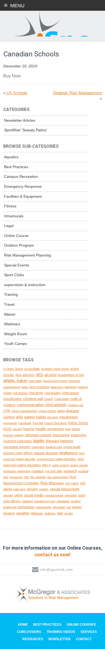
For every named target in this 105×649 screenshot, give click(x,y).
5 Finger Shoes (13, 368)
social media (34, 495)
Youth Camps (15, 343)
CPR (6, 411)
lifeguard (52, 441)
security (32, 489)
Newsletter (59, 639)
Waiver (10, 314)
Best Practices (16, 167)
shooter (8, 495)
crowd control (47, 411)
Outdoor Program (19, 245)
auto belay (35, 381)
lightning (66, 441)
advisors (28, 375)
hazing (28, 429)
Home (23, 624)
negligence (68, 453)
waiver (77, 507)
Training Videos (61, 632)
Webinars (12, 324)
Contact (84, 639)
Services (88, 632)
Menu (17, 5)
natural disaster (46, 453)
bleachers (57, 387)
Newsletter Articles (19, 120)
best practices (39, 387)
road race (19, 489)
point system (60, 465)
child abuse (70, 393)
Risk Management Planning (27, 255)
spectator (71, 495)
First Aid (38, 423)
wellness (50, 513)
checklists (36, 393)
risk (26, 477)
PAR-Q (46, 465)
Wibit (60, 513)
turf (69, 507)
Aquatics (11, 157)
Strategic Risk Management (77, 93)
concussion (55, 404)
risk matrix (72, 483)
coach (48, 399)
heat (68, 429)
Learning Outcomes (17, 441)
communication (30, 405)
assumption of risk (71, 375)
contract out (75, 405)
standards (63, 501)
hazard (17, 429)
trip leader (59, 507)
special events (54, 495)
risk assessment (58, 477)
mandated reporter (16, 447)
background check (55, 381)
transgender (44, 507)
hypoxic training (13, 435)
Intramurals (13, 216)
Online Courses (81, 624)
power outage (79, 465)
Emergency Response (23, 186)
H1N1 (7, 429)
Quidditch (38, 471)
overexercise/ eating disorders (56, 459)
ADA (18, 375)
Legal (8, 225)
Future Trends (78, 423)
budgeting (71, 387)
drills (19, 417)
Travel (9, 304)
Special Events (16, 265)
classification (12, 399)
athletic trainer (15, 380)
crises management (24, 411)
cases (7, 393)
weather (23, 513)
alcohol (50, 375)
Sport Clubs (14, 275)
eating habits (35, 417)
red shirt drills (53, 471)
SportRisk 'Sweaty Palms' (25, 130)
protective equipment (16, 471)
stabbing (27, 501)
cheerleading (52, 393)
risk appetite (38, 477)
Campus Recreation (21, 176)
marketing (38, 447)
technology (26, 507)
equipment (69, 417)
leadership (78, 435)
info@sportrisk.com (56, 569)
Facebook (25, 423)
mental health (71, 447)
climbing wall (33, 399)
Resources (32, 639)
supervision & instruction (25, 285)
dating (61, 411)
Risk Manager (52, 483)
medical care (54, 447)
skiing (18, 495)
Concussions (29, 632)
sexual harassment (64, 489)
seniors (44, 489)
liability (39, 440)
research (70, 471)
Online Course (16, 235)
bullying (83, 387)
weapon (9, 513)
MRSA (28, 453)
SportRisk (52, 24)
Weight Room (15, 334)
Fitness (10, 206)
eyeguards (10, 423)
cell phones (20, 393)
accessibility (32, 368)
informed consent (38, 435)
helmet (76, 429)
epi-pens (52, 417)
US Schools (16, 93)
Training (11, 294)
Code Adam (61, 399)
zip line (68, 513)
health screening (50, 429)
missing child (12, 453)
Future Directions (55, 423)
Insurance (61, 435)
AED (39, 375)
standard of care (44, 501)
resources (16, 477)
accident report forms (55, 368)
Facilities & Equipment (23, 196)
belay (24, 387)
